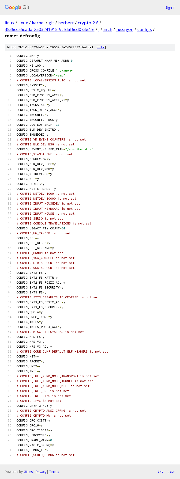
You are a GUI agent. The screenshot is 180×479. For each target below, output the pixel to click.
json (171, 471)
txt (160, 471)
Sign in (170, 7)
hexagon (124, 29)
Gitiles (28, 471)
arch (107, 29)
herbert (66, 23)
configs (144, 29)
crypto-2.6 (88, 23)
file (101, 47)
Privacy (41, 471)
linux (9, 23)
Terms (54, 471)
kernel (38, 23)
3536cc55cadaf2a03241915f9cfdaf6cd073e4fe (49, 29)
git (51, 23)
